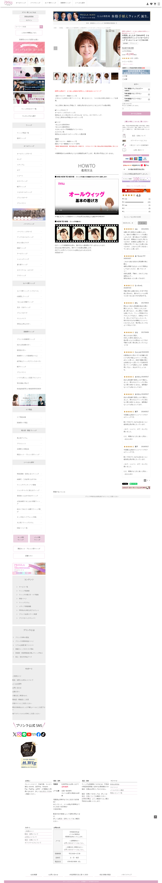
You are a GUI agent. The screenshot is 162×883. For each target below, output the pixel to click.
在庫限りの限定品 (23, 449)
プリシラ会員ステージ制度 (28, 614)
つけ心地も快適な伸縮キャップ (104, 98)
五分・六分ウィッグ (23, 307)
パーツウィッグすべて (24, 231)
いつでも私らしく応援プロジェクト (29, 377)
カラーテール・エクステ (25, 270)
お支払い (27, 780)
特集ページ (23, 598)
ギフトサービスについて (33, 842)
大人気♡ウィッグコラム (25, 522)
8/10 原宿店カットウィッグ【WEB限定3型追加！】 (101, 23)
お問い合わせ (16, 688)
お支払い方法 (45, 791)
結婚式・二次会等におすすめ (26, 479)
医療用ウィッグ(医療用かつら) (27, 356)
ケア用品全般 (21, 417)
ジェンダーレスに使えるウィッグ (28, 490)
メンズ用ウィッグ (37, 539)
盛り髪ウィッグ (22, 264)
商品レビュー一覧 (116, 793)
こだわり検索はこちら (28, 32)
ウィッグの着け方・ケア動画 (29, 594)
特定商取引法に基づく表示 (79, 874)
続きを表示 (129, 439)
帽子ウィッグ (21, 186)
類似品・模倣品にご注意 (20, 699)
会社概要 (34, 874)
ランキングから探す (29, 116)
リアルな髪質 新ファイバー (24, 645)
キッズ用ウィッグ (21, 539)
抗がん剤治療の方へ (23, 345)
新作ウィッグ (21, 138)
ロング (19, 159)
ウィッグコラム (24, 602)
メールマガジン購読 (117, 790)
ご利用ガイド (16, 676)
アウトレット (21, 443)
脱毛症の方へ (21, 350)
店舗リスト (29, 556)
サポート (27, 827)
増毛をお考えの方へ (23, 324)
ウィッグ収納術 (24, 591)
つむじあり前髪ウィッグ (25, 302)
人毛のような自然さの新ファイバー (67, 98)
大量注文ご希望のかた (19, 695)
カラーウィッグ (22, 181)
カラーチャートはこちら (139, 140)
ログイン (29, 20)
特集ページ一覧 (22, 528)
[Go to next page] (149, 480)
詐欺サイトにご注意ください (22, 703)
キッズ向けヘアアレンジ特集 (26, 517)
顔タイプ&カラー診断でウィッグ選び (28, 510)
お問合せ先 (57, 827)
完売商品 (61, 27)
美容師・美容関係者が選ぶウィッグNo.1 (29, 653)
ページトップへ (155, 816)
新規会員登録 (28, 16)
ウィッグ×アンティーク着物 (26, 485)
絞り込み (143, 223)
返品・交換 (85, 780)
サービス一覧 (23, 587)
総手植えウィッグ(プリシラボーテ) (28, 361)
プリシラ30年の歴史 (22, 637)
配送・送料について (31, 834)
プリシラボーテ (22, 197)
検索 (41, 26)
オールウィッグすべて (24, 153)
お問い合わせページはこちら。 (74, 843)
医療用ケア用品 (22, 422)
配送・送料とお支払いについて (22, 680)
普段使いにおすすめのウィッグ (27, 496)
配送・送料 (57, 780)
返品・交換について (139, 135)
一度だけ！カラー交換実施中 (139, 145)
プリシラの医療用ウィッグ (26, 339)
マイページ (114, 780)
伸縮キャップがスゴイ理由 (24, 649)
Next (118, 48)
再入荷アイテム (22, 438)
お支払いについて (31, 837)
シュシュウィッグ (23, 259)
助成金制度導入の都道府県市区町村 (29, 389)
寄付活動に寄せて (23, 383)
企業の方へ (16, 691)
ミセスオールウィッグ (24, 192)
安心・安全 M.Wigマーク (23, 657)
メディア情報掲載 (25, 606)
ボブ (18, 170)
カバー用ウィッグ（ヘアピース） (28, 291)
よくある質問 (16, 684)
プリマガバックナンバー (27, 618)
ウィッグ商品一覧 (23, 133)
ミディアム (20, 165)
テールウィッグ (22, 253)
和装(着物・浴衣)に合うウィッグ (28, 474)
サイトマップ (127, 874)
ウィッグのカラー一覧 (28, 109)
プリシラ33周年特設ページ (24, 641)
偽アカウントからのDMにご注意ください (26, 713)
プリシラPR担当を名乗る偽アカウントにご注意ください (101, 496)
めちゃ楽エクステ (23, 242)
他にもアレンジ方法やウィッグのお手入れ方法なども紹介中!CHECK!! (80, 216)
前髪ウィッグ (21, 248)
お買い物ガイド (139, 150)
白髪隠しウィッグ (23, 296)
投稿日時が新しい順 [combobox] (128, 223)
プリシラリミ (21, 203)
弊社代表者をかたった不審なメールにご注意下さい (28, 709)
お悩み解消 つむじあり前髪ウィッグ (28, 503)
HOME (55, 27)
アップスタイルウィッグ (25, 237)
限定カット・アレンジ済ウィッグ (28, 454)
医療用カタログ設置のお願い (29, 39)
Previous (55, 48)
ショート (20, 175)
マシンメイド (21, 318)
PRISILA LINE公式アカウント (29, 610)
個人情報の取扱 (105, 874)
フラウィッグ (21, 275)
